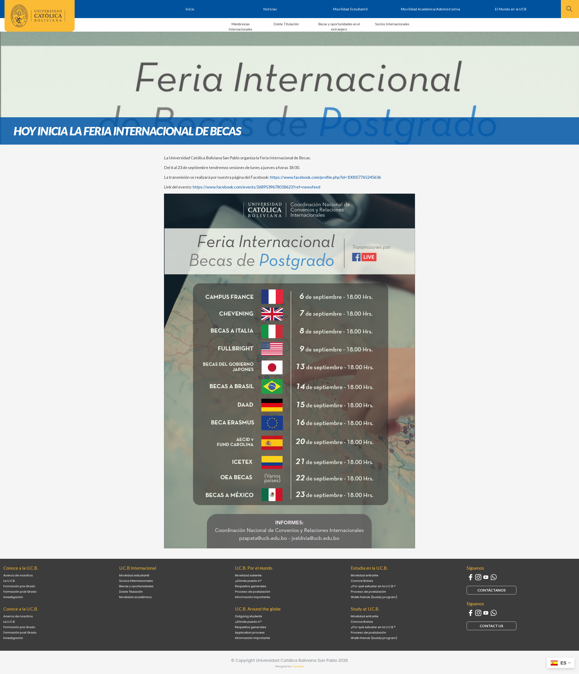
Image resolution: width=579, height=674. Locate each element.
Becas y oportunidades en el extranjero (339, 26)
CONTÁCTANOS (491, 590)
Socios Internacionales (392, 24)
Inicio (190, 9)
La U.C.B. (9, 581)
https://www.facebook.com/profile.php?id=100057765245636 (325, 177)
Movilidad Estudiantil (350, 9)
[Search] (568, 8)
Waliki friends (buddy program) (374, 597)
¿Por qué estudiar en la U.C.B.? (373, 586)
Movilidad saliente (248, 575)
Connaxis (298, 666)
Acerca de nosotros (18, 575)
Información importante (252, 597)
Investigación (13, 597)
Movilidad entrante (364, 575)
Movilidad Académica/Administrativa (430, 9)
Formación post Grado (20, 591)
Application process (250, 632)
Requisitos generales (250, 586)
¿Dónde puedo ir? (248, 581)
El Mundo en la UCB (511, 9)
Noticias (270, 9)
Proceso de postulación (252, 591)
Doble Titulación (286, 24)
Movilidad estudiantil (134, 575)
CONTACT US (491, 626)
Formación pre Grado (19, 586)
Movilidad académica (135, 597)
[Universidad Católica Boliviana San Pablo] (38, 15)
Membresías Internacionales (240, 26)
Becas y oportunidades (136, 586)
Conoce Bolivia (362, 581)
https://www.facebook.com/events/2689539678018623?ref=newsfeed (256, 186)
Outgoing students (248, 616)
